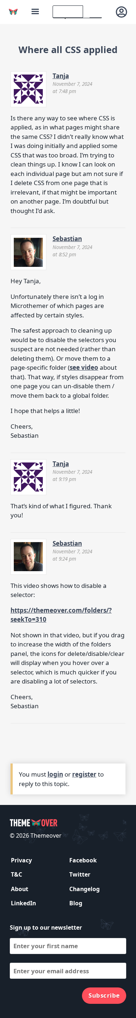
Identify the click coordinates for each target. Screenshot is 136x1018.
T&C (16, 874)
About (19, 889)
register (84, 774)
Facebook (83, 860)
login (55, 774)
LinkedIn (23, 903)
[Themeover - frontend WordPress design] (13, 12)
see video (84, 367)
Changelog (84, 889)
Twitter (79, 874)
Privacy (21, 860)
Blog (75, 903)
